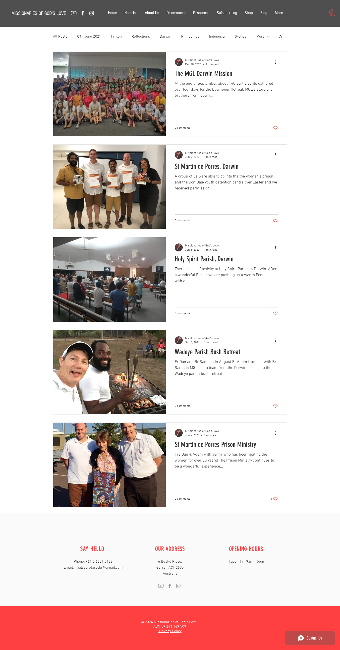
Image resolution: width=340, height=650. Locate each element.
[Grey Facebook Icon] (169, 586)
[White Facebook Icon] (83, 13)
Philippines (190, 36)
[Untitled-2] (74, 13)
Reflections (141, 36)
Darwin (165, 36)
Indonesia (217, 36)
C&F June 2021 (89, 36)
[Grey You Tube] (161, 586)
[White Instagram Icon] (92, 13)
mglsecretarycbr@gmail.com (99, 567)
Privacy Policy (170, 631)
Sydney (240, 36)
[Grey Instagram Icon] (178, 586)
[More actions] (277, 62)
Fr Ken (116, 36)
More (260, 36)
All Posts (60, 36)
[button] (332, 12)
